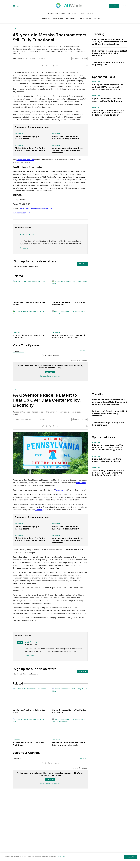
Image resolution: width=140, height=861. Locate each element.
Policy (15, 389)
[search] (17, 6)
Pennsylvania (60, 490)
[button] (14, 6)
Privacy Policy (62, 856)
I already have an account (50, 376)
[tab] (18, 351)
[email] (57, 66)
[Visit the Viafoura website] (83, 360)
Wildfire (97, 18)
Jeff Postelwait (18, 419)
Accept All (131, 857)
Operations (70, 18)
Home (14, 29)
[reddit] (53, 66)
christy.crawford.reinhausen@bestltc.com (35, 208)
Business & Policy (84, 18)
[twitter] (50, 66)
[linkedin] (47, 66)
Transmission (45, 18)
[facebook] (43, 66)
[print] (87, 66)
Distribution (58, 18)
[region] (50, 355)
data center (81, 483)
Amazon (38, 510)
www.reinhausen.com (25, 160)
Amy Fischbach (18, 59)
